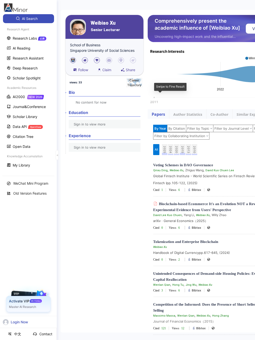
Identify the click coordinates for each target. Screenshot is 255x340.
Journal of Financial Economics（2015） (184, 321)
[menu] (28, 92)
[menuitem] (28, 18)
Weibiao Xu (103, 23)
